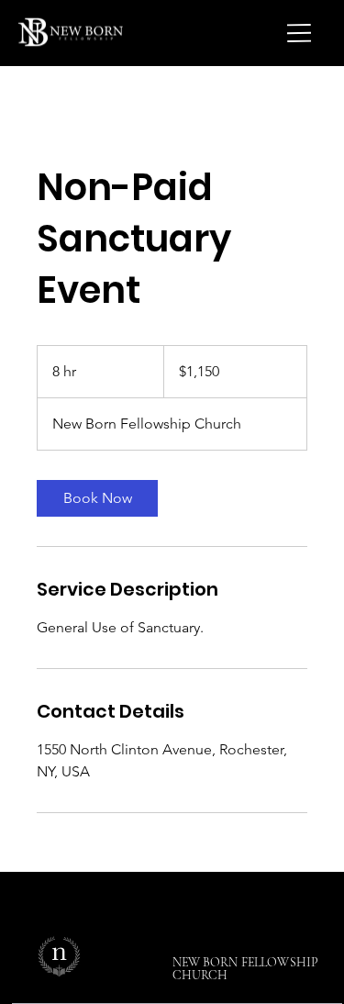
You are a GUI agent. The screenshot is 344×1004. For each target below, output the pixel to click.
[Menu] (300, 33)
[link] (97, 498)
